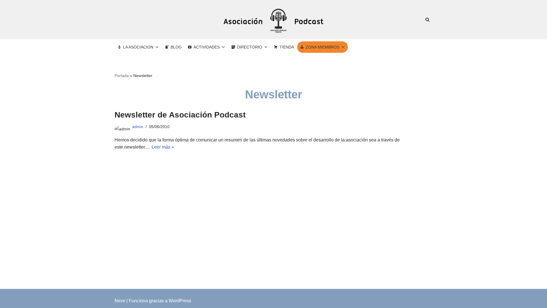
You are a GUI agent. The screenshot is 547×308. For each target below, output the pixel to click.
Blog (176, 47)
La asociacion (138, 47)
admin (137, 126)
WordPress (180, 300)
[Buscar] (427, 19)
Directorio (249, 47)
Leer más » (163, 147)
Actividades (206, 47)
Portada (122, 75)
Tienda (286, 47)
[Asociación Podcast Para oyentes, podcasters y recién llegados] (273, 19)
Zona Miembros (322, 47)
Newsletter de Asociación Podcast (180, 114)
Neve (120, 300)
